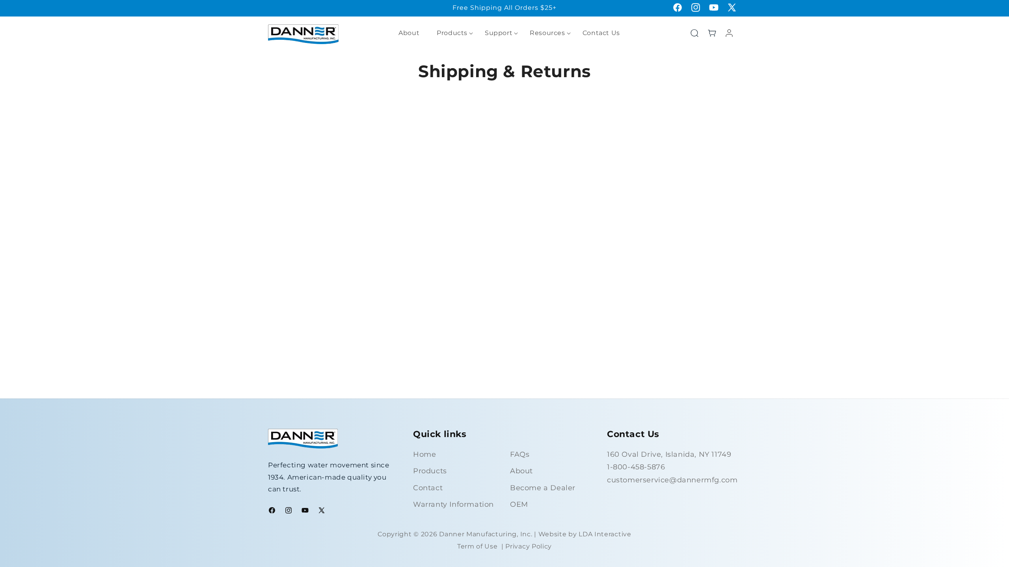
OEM (519, 504)
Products (430, 471)
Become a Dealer (542, 488)
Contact (428, 488)
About (521, 471)
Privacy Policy (528, 546)
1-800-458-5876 (636, 467)
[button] (452, 33)
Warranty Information (453, 504)
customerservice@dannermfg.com (672, 480)
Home (424, 454)
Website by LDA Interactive (584, 534)
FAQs (519, 454)
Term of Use (477, 546)
